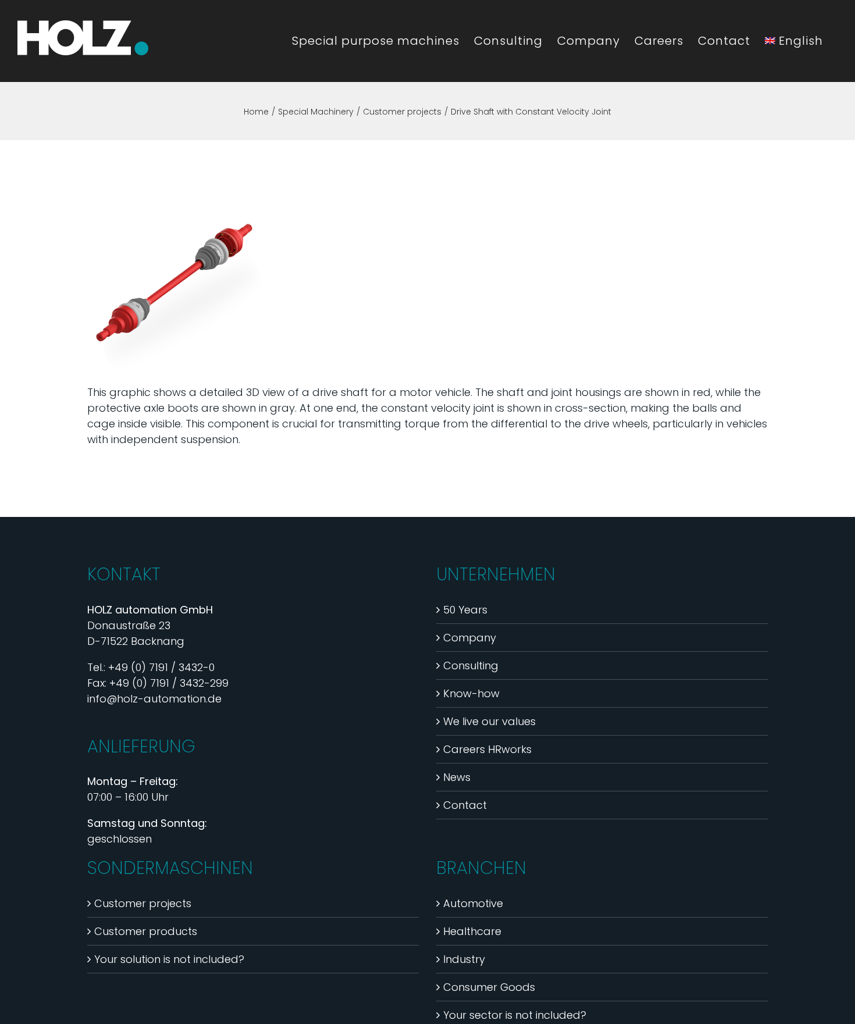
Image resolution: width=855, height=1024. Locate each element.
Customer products (145, 931)
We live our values (489, 721)
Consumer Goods (489, 987)
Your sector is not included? (514, 1015)
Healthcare (472, 931)
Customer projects (142, 903)
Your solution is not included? (169, 959)
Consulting (470, 665)
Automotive (473, 903)
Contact (465, 805)
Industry (464, 959)
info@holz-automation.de (154, 698)
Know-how (471, 693)
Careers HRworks (487, 749)
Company (469, 637)
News (457, 777)
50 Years (465, 609)
